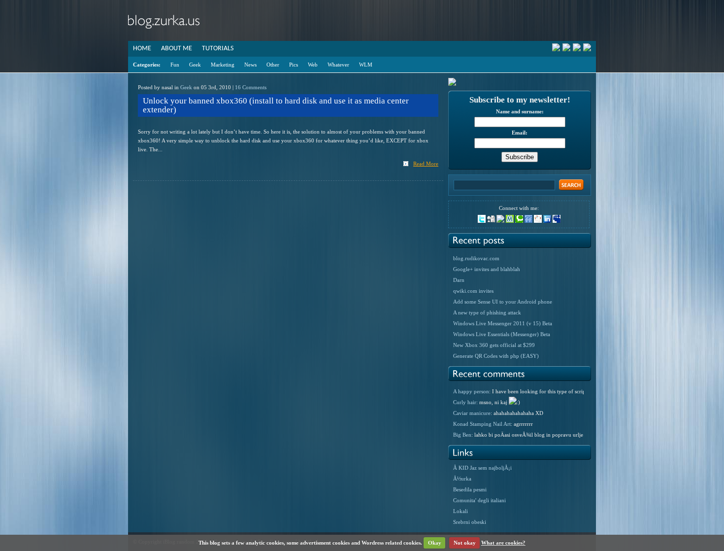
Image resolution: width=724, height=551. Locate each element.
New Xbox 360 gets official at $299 (494, 345)
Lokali (460, 511)
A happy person (471, 391)
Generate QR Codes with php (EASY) (496, 356)
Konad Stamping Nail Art (482, 424)
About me (176, 48)
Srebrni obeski (469, 522)
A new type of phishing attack (487, 312)
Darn (458, 280)
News (250, 65)
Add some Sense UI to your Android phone (502, 302)
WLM (365, 65)
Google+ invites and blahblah (486, 269)
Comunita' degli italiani (479, 500)
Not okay (465, 543)
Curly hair (464, 402)
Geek (195, 65)
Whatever (338, 65)
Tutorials (217, 48)
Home (142, 48)
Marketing (222, 65)
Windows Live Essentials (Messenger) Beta (501, 334)
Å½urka (462, 479)
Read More (425, 164)
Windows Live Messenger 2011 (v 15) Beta (502, 323)
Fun (174, 65)
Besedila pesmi (470, 489)
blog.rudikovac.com (476, 258)
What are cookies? (503, 543)
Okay (434, 543)
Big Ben (462, 435)
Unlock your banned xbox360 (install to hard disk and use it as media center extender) (276, 105)
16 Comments (250, 87)
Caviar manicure (472, 413)
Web (313, 65)
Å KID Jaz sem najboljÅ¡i (482, 468)
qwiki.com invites (473, 291)
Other (272, 65)
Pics (293, 65)
